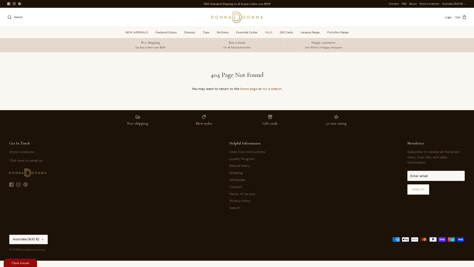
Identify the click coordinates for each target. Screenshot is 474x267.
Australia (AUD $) (452, 3)
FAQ (404, 3)
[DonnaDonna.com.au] (237, 17)
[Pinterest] (19, 3)
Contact (394, 3)
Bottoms (223, 32)
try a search (272, 89)
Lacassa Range (310, 32)
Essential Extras (247, 32)
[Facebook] (8, 3)
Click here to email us (25, 160)
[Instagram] (14, 3)
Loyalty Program (242, 159)
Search (234, 208)
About (413, 3)
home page (249, 89)
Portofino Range (338, 32)
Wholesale (237, 180)
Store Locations (429, 3)
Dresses (189, 32)
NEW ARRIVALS (136, 32)
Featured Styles (166, 32)
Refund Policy (239, 166)
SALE (269, 32)
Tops (206, 32)
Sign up (418, 189)
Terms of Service (242, 194)
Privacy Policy (239, 201)
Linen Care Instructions (247, 152)
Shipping (236, 173)
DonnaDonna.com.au (32, 249)
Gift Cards (286, 32)
